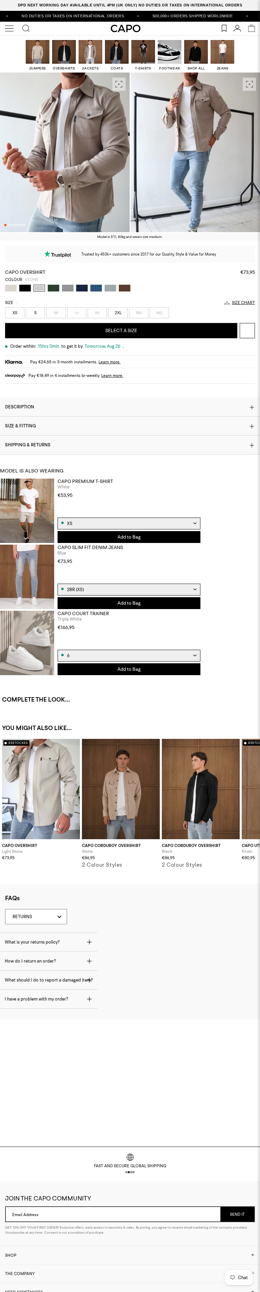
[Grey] (67, 288)
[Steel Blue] (96, 288)
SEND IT (237, 1214)
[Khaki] (53, 288)
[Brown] (124, 288)
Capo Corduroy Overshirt (111, 845)
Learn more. (110, 361)
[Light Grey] (110, 288)
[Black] (25, 288)
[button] (5, 225)
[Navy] (82, 288)
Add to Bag (128, 537)
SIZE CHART (243, 302)
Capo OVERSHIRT (19, 845)
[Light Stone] (11, 288)
